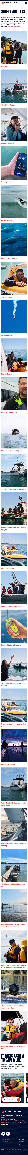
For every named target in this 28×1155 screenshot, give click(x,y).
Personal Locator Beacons (11, 645)
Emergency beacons (9, 412)
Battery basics (6, 374)
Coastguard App (7, 182)
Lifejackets (5, 67)
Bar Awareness (6, 220)
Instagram (21, 1141)
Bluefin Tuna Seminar (9, 259)
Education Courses (15, 26)
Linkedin (21, 1145)
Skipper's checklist (8, 568)
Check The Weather (8, 105)
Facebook (21, 1139)
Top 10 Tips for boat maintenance (13, 489)
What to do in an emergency (11, 451)
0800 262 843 (5, 1139)
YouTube (21, 1143)
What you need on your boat (11, 607)
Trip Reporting (6, 297)
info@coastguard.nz (6, 1141)
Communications (7, 143)
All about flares (7, 335)
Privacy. (9, 1151)
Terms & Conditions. (14, 1151)
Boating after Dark (8, 764)
